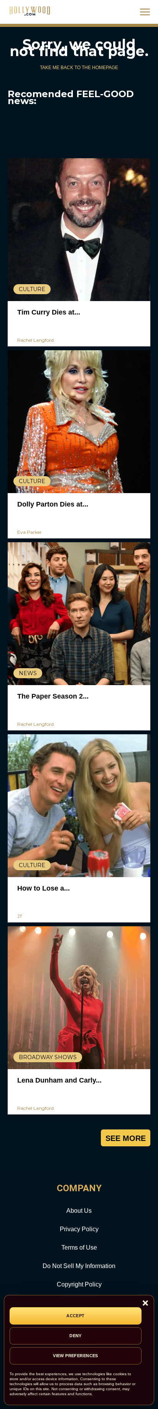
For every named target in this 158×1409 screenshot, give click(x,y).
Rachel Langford (35, 340)
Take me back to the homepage (79, 67)
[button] (145, 1303)
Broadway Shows (48, 1057)
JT (19, 916)
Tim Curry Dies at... (48, 312)
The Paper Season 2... (53, 696)
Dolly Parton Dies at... (52, 504)
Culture (32, 289)
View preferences (75, 1355)
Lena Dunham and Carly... (59, 1080)
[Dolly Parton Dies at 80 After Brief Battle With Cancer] (79, 421)
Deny (75, 1335)
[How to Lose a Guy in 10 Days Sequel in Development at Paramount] (79, 805)
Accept (75, 1315)
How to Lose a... (43, 888)
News (28, 673)
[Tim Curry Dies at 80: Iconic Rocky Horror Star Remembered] (79, 229)
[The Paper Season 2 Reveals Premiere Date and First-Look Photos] (79, 613)
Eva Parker (29, 532)
